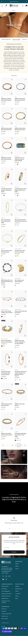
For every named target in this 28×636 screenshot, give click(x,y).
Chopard (16, 431)
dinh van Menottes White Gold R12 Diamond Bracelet (21, 220)
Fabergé (3, 369)
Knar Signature (14, 55)
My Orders (4, 611)
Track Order (17, 593)
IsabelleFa (9, 55)
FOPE (2, 97)
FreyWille (17, 156)
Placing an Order (5, 586)
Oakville (17, 563)
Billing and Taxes (18, 588)
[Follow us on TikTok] (6, 579)
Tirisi (23, 55)
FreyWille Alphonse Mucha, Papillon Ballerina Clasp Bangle (21, 190)
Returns (16, 598)
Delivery (17, 591)
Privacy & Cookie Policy (6, 613)
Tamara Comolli (4, 309)
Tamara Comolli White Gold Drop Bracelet (21, 311)
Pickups (16, 596)
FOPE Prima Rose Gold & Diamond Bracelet (6, 404)
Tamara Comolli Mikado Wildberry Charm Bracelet (6, 311)
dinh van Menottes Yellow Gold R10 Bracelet (6, 251)
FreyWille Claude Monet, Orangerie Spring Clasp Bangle (6, 190)
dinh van (20, 53)
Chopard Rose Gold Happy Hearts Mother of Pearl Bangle (20, 435)
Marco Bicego (18, 278)
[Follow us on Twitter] (6, 576)
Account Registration (6, 591)
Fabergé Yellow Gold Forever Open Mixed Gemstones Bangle (5, 373)
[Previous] (3, 445)
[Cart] (25, 6)
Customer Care (5, 616)
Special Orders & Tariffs (6, 593)
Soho (2, 278)
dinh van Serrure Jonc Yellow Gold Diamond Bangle (5, 221)
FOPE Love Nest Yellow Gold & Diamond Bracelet (6, 434)
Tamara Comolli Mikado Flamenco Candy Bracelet (6, 341)
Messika (19, 55)
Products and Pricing (6, 596)
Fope (23, 53)
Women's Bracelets (16, 39)
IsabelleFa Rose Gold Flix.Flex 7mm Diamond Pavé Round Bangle (20, 342)
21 (15, 445)
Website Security (5, 598)
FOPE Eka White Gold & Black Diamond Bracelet (20, 99)
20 (12, 445)
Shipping (17, 586)
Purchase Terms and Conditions (6, 601)
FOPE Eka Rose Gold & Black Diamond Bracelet (6, 99)
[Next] (24, 445)
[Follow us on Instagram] (9, 576)
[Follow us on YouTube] (3, 579)
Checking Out (4, 588)
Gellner (5, 55)
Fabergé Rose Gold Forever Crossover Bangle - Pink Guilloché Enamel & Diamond (21, 373)
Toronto (16, 568)
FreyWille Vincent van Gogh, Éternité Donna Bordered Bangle (19, 159)
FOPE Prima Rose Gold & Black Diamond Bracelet (6, 129)
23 (21, 445)
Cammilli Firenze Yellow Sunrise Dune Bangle (20, 251)
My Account (4, 609)
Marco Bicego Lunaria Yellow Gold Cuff (19, 280)
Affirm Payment (5, 618)
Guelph (16, 566)
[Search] (23, 6)
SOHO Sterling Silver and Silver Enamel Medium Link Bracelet (7, 281)
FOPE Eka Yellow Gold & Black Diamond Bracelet (20, 129)
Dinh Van (3, 218)
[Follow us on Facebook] (3, 576)
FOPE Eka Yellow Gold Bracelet (19, 404)
